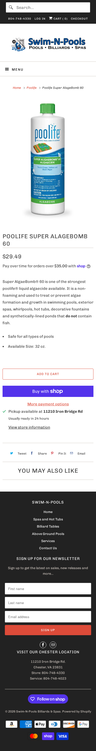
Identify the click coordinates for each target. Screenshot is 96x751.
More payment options (48, 404)
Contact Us (48, 548)
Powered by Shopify (76, 711)
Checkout (79, 18)
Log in (40, 18)
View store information (29, 427)
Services (48, 541)
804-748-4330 (19, 18)
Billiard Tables (48, 526)
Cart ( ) (60, 18)
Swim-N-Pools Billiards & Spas (38, 711)
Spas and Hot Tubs (48, 519)
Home (48, 512)
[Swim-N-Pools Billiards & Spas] (48, 44)
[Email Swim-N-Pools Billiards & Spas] (53, 645)
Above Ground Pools (48, 534)
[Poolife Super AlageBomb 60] (48, 161)
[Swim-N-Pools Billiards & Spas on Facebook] (43, 645)
